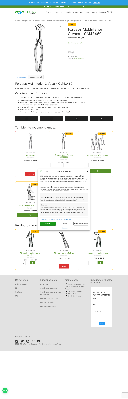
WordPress (57, 344)
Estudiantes (69, 12)
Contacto (102, 12)
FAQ (16, 296)
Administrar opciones (81, 223)
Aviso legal (44, 284)
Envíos (85, 6)
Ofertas (94, 12)
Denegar (64, 223)
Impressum (64, 227)
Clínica (48, 12)
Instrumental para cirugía (60, 21)
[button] (87, 171)
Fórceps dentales (76, 21)
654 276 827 (60, 6)
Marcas (87, 12)
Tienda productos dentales (29, 21)
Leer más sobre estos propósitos (63, 219)
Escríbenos (77, 296)
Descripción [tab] (21, 77)
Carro (77, 6)
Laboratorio (59, 12)
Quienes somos (20, 284)
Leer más (30, 174)
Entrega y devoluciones (49, 298)
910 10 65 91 (47, 6)
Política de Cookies (47, 302)
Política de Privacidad (48, 306)
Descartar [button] (96, 3)
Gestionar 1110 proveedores (48, 219)
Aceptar (47, 223)
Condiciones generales (48, 288)
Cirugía (48, 21)
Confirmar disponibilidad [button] (76, 43)
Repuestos (79, 12)
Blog (17, 288)
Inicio (17, 21)
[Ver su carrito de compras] (108, 12)
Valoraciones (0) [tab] (35, 77)
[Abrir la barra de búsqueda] (111, 12)
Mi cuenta (70, 6)
